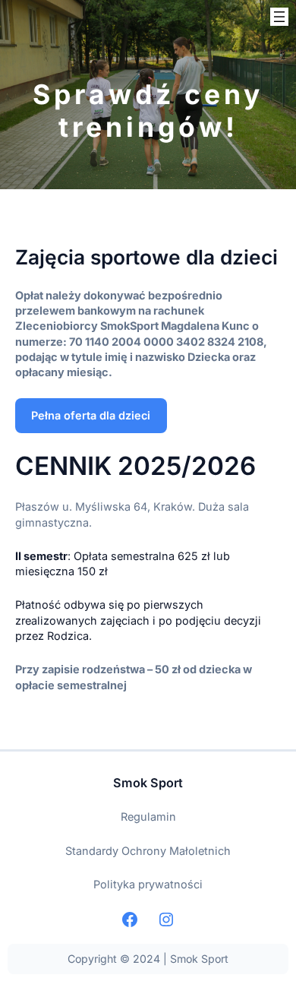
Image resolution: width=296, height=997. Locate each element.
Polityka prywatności (148, 884)
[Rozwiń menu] (279, 17)
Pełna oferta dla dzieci (90, 415)
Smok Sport (148, 782)
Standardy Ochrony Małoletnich (148, 850)
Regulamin (148, 816)
